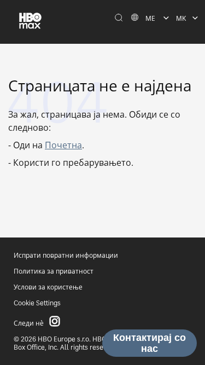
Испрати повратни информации (66, 255)
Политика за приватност (53, 271)
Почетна (63, 145)
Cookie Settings (37, 303)
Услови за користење (48, 287)
